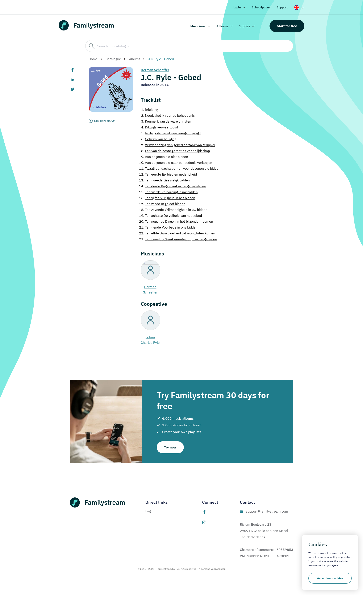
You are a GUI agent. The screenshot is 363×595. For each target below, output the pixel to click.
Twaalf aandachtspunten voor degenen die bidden (179, 168)
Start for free (287, 26)
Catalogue (113, 59)
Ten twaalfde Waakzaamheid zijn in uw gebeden (178, 239)
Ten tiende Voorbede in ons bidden (168, 227)
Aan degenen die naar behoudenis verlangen (175, 162)
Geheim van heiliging (158, 139)
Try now (170, 447)
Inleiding (149, 109)
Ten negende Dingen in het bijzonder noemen (176, 221)
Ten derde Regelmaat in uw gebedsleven (172, 186)
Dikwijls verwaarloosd (159, 127)
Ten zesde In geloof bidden (162, 204)
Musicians (197, 26)
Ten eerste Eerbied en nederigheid (168, 174)
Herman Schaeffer (155, 70)
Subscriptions (261, 7)
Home (93, 59)
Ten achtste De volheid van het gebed (170, 215)
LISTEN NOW (104, 121)
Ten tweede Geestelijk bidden (164, 180)
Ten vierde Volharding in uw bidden (168, 192)
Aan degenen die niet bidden (164, 157)
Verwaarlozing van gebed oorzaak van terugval (178, 145)
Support (282, 7)
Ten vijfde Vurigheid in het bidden (167, 198)
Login (237, 7)
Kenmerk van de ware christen (166, 121)
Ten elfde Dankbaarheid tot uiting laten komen (177, 233)
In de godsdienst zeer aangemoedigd (171, 133)
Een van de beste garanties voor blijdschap (175, 151)
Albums (222, 26)
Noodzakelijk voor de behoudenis (168, 115)
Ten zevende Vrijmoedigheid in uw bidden (173, 210)
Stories (244, 26)
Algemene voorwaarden (212, 568)
